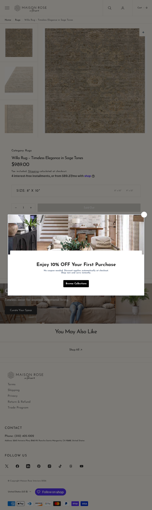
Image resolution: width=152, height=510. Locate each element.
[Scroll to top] (145, 503)
